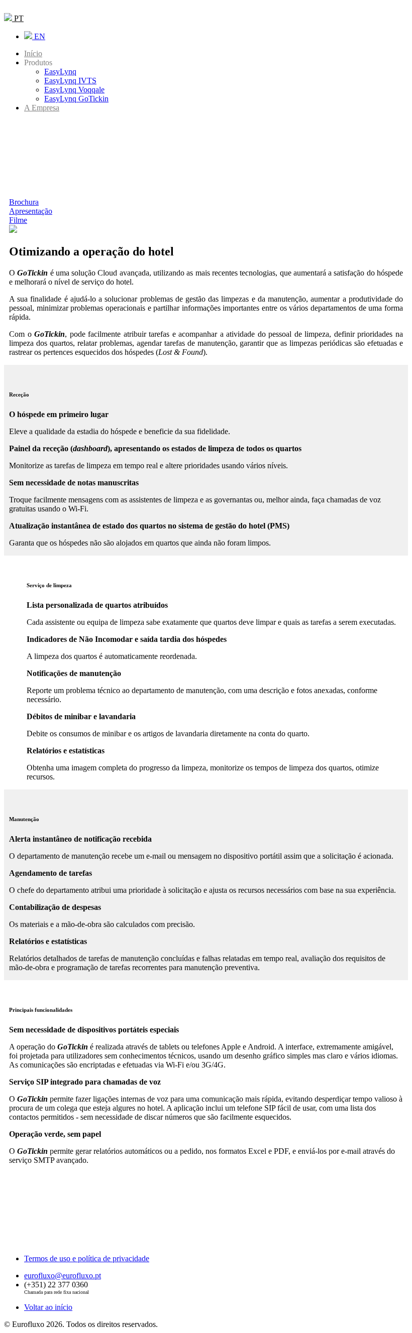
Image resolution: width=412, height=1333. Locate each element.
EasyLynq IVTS (70, 80)
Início (33, 53)
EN (38, 36)
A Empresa (41, 107)
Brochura (24, 202)
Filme (18, 220)
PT (18, 18)
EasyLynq (60, 71)
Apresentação (30, 211)
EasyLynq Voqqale (74, 89)
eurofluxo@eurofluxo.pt (62, 1275)
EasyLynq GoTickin (76, 98)
